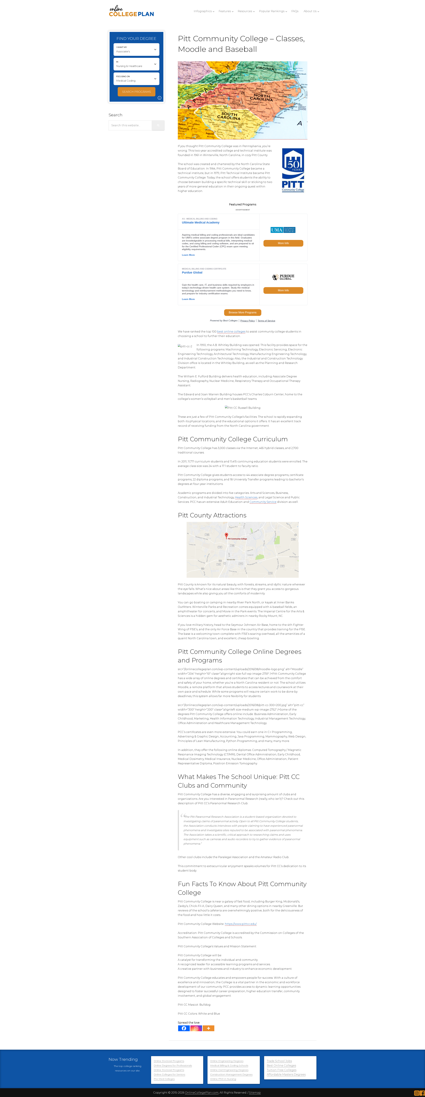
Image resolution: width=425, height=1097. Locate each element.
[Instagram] (196, 1028)
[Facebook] (184, 1028)
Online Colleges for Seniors (169, 1074)
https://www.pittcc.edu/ (241, 924)
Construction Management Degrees (231, 1074)
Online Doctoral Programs (169, 1060)
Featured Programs (242, 204)
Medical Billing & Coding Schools (229, 1065)
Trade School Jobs (279, 1061)
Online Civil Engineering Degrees (229, 1069)
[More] (208, 1028)
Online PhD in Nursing (223, 1078)
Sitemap (255, 1092)
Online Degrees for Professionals (173, 1065)
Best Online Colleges (281, 1065)
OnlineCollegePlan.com (201, 1092)
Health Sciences (246, 497)
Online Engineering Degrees (226, 1060)
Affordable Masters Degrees (286, 1074)
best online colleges (231, 331)
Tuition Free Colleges (281, 1070)
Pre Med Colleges (164, 1078)
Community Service (263, 501)
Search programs (136, 91)
